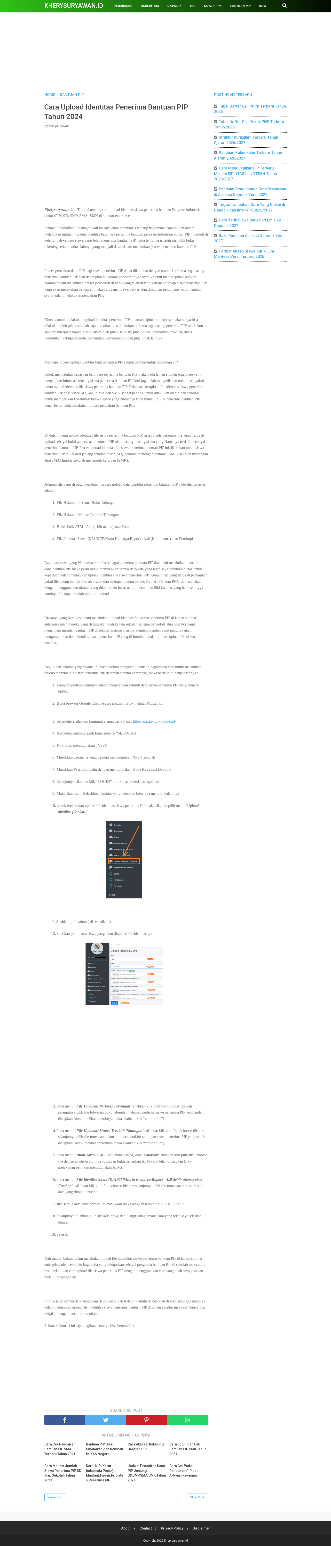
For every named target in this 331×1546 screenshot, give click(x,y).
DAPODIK (174, 6)
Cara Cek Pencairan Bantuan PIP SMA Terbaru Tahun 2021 (59, 1449)
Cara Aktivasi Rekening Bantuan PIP (146, 1446)
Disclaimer (201, 1528)
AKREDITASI (150, 6)
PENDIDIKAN (123, 6)
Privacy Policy (172, 1528)
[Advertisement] (165, 51)
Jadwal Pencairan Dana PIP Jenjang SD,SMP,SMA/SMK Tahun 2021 (147, 1473)
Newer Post (55, 1497)
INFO (262, 6)
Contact (146, 1528)
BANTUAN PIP (240, 6)
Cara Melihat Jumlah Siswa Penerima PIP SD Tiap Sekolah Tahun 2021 (62, 1473)
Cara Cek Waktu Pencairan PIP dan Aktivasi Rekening (183, 1470)
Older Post (197, 1497)
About (125, 1528)
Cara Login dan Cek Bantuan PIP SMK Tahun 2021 (187, 1449)
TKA (193, 6)
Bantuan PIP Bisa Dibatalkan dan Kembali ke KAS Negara (104, 1449)
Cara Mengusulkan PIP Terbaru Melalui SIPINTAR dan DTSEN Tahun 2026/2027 (245, 173)
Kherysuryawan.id (73, 5)
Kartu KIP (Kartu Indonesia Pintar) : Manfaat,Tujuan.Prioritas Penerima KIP (104, 1473)
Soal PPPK (213, 6)
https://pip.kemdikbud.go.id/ (154, 721)
